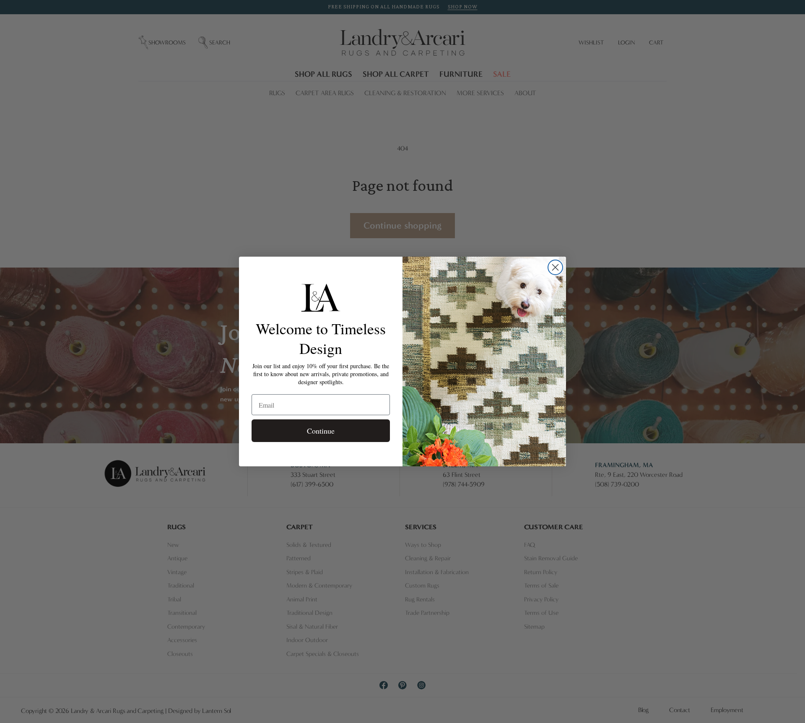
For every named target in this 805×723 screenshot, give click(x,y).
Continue (321, 431)
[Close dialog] (555, 267)
